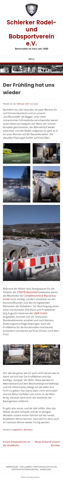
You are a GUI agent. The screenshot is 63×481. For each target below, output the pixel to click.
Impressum (12, 466)
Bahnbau (28, 429)
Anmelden (45, 469)
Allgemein (17, 429)
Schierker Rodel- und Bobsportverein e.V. (31, 33)
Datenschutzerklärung (25, 469)
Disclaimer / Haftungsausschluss (38, 466)
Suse (35, 103)
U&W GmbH (40, 313)
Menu (31, 59)
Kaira (38, 477)
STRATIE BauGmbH (27, 292)
